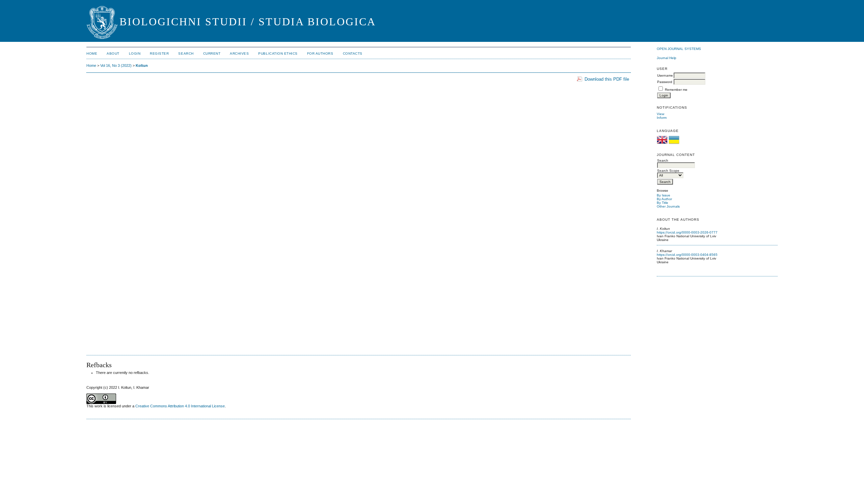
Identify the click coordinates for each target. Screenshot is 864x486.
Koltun (142, 65)
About (113, 53)
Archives (239, 53)
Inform (662, 117)
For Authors (320, 53)
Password (664, 82)
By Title (662, 203)
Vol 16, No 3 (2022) (116, 65)
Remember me (676, 89)
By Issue (663, 195)
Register (159, 53)
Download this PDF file (607, 79)
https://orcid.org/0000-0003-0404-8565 (687, 254)
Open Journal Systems (679, 49)
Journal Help (666, 58)
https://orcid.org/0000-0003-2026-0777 (687, 232)
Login (135, 53)
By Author (664, 199)
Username (665, 75)
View (660, 114)
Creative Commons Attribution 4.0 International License (180, 406)
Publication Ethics (277, 53)
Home (91, 53)
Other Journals (668, 206)
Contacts (352, 53)
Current (212, 53)
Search (185, 53)
